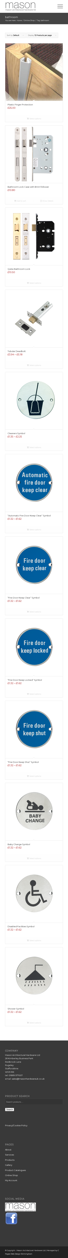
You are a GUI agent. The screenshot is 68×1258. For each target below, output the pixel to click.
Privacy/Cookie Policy (16, 1125)
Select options (35, 119)
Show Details (47, 201)
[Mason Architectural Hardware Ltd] (28, 6)
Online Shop (11, 1175)
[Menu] (58, 6)
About (8, 1149)
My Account (11, 1180)
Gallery (8, 1165)
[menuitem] (58, 6)
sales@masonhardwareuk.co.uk (28, 1078)
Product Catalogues (15, 1170)
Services (9, 1154)
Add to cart (21, 201)
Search (9, 1109)
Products (9, 1160)
